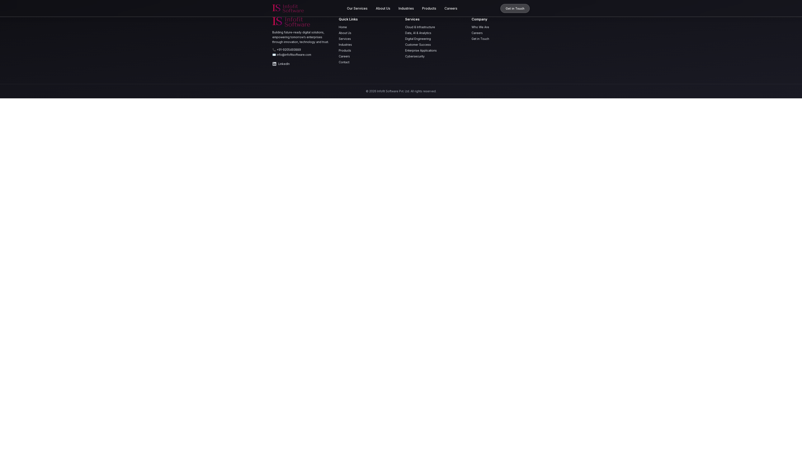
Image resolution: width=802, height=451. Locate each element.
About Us (383, 8)
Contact (344, 62)
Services (345, 39)
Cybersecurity (415, 56)
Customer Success (418, 44)
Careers (450, 8)
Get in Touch (515, 8)
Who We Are (480, 27)
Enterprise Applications (421, 50)
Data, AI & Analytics (418, 33)
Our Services (357, 8)
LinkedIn (284, 64)
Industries (406, 8)
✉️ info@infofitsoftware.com (291, 54)
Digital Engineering (418, 39)
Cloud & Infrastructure (420, 27)
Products (429, 8)
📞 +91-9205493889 (286, 49)
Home (343, 27)
